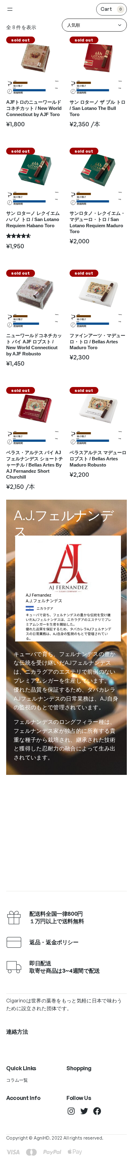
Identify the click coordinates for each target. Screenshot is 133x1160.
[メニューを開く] (10, 9)
